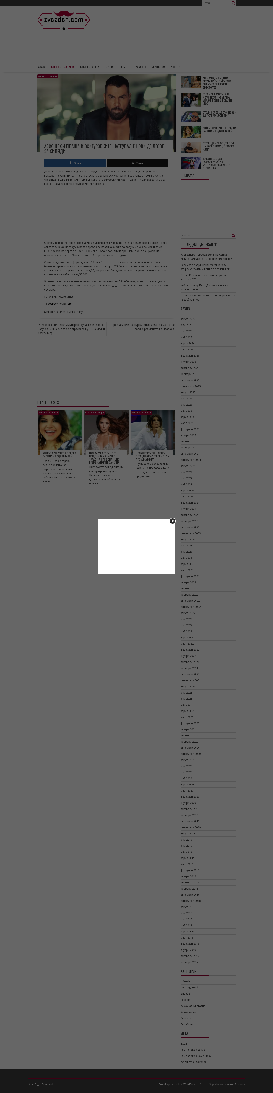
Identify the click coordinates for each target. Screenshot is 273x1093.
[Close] (172, 521)
